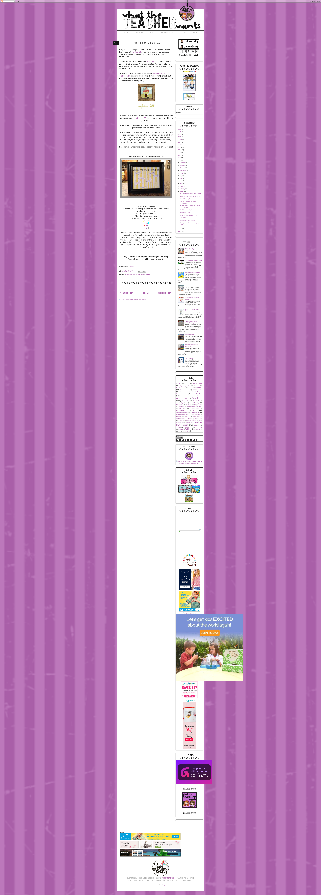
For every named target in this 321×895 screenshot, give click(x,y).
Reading (178, 416)
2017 (179, 147)
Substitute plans (191, 420)
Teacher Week (188, 422)
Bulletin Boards (180, 388)
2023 (180, 131)
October (182, 168)
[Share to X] (142, 272)
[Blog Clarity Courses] (189, 613)
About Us (139, 32)
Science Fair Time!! (185, 212)
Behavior (196, 386)
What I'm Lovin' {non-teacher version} (190, 196)
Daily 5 (186, 398)
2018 (179, 144)
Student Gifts (198, 418)
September (183, 170)
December (183, 162)
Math (195, 410)
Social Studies (180, 418)
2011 (179, 228)
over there (151, 61)
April (181, 183)
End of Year (185, 401)
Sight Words (196, 416)
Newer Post (127, 292)
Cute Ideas (128, 274)
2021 (179, 137)
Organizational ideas (182, 412)
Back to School (197, 384)
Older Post (165, 292)
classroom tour (198, 429)
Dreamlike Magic (131, 266)
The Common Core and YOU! (193, 260)
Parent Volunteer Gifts (182, 414)
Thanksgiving (197, 425)
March (182, 186)
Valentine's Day (188, 427)
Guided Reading (194, 403)
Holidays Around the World (194, 406)
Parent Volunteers (195, 414)
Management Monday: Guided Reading (191, 322)
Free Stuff (196, 401)
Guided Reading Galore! (186, 199)
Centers (191, 388)
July (181, 175)
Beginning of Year (185, 386)
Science (187, 416)
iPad (179, 431)
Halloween (179, 405)
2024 (180, 129)
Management (181, 410)
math (151, 32)
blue (146, 223)
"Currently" (183, 217)
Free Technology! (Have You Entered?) (191, 193)
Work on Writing (189, 334)
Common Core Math (196, 394)
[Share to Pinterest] (145, 272)
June (181, 178)
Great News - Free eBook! (187, 220)
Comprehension (183, 396)
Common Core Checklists (187, 392)
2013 (179, 158)
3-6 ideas (179, 384)
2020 (180, 139)
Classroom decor (184, 390)
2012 (179, 160)
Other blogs (145, 274)
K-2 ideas (182, 408)
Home (126, 32)
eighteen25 (136, 52)
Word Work (199, 427)
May (181, 181)
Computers (193, 396)
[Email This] (139, 272)
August (182, 173)
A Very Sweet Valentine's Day (188, 215)
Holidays (181, 406)
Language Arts (194, 408)
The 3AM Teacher (169, 878)
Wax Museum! (189, 358)
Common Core (197, 390)
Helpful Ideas (198, 405)
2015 (179, 152)
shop (195, 32)
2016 (179, 150)
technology (185, 431)
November (183, 165)
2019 (179, 142)
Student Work (181, 420)
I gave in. (187, 286)
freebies (183, 32)
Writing (187, 429)
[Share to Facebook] (144, 272)
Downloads (137, 274)
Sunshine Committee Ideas (192, 272)
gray (146, 228)
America (187, 384)
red (146, 225)
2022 (180, 134)
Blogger (164, 885)
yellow (146, 220)
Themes (178, 427)
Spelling (190, 418)
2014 (179, 155)
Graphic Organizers (181, 403)
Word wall (180, 429)
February (182, 189)
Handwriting (189, 405)
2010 (180, 231)
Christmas (198, 388)
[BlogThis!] (140, 272)
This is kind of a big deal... (187, 210)
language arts (166, 32)
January (182, 191)
